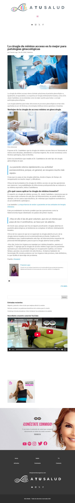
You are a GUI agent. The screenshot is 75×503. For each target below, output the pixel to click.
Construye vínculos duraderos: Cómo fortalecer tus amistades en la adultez (30, 311)
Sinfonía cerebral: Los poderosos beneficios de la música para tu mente (29, 308)
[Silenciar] (62, 349)
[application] (38, 334)
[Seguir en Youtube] (32, 24)
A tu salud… (64, 286)
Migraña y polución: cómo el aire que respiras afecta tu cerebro (26, 305)
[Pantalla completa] (65, 349)
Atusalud (16, 259)
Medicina (30, 52)
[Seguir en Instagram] (35, 24)
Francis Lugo (13, 52)
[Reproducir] (10, 349)
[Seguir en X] (39, 24)
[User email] (9, 281)
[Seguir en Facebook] (43, 24)
